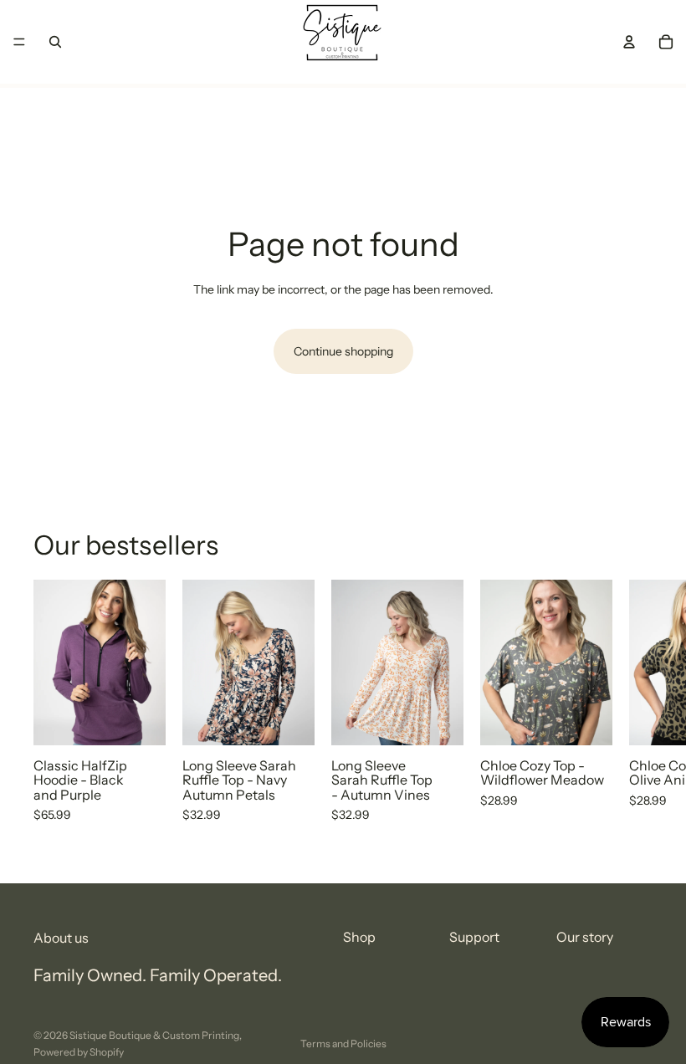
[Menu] (19, 42)
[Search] (55, 41)
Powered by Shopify (78, 1052)
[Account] (629, 41)
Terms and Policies (343, 1043)
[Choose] (140, 719)
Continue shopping (343, 351)
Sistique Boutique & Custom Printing (154, 1035)
